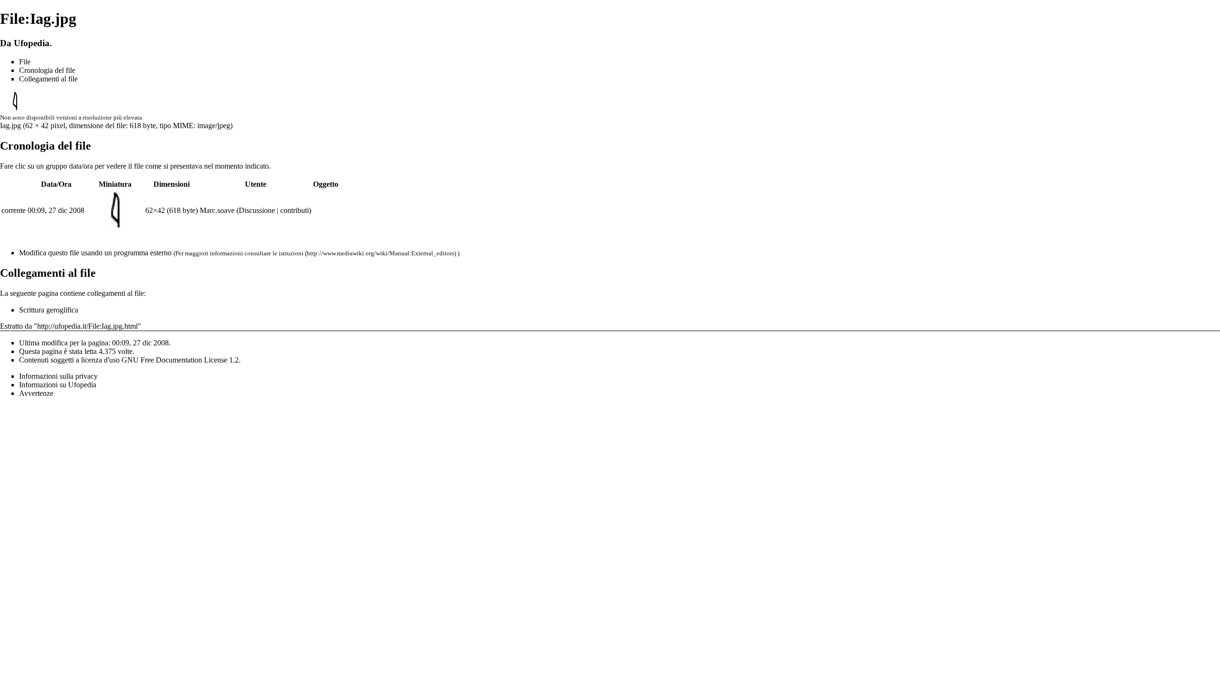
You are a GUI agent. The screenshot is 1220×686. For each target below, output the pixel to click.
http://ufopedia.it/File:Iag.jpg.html (87, 326)
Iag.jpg (10, 125)
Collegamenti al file (48, 79)
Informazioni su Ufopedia (57, 385)
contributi (294, 210)
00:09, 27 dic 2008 (56, 210)
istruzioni (291, 253)
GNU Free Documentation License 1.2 (180, 360)
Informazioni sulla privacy (58, 376)
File (24, 62)
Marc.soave (217, 210)
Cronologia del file (47, 70)
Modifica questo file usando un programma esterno (95, 253)
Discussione (257, 210)
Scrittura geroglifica (48, 310)
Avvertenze (36, 393)
